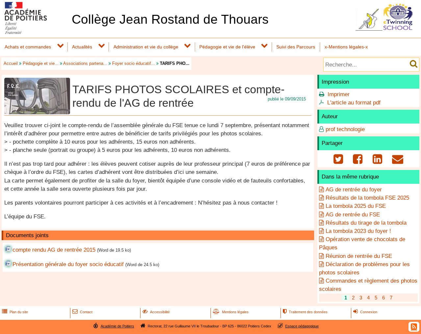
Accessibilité (156, 312)
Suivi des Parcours (295, 46)
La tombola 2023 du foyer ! (358, 231)
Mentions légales (231, 312)
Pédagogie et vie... (41, 63)
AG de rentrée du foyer (354, 189)
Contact (82, 312)
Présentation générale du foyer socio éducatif (68, 264)
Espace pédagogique (302, 326)
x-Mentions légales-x (346, 46)
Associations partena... (85, 63)
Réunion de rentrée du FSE (359, 256)
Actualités (82, 46)
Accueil (11, 63)
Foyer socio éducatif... (133, 63)
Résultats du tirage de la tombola (366, 223)
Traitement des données (305, 312)
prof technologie (345, 129)
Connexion (365, 312)
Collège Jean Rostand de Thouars (170, 19)
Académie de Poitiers (117, 326)
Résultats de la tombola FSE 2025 (367, 198)
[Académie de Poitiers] (34, 32)
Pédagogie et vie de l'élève (227, 46)
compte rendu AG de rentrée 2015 (53, 250)
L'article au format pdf (354, 102)
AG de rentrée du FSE (353, 214)
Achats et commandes (28, 46)
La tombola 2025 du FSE (356, 206)
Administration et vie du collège (145, 46)
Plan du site (15, 312)
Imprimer (339, 94)
